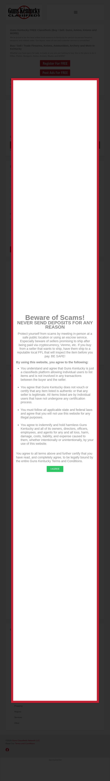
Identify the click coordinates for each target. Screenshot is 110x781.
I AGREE (55, 469)
